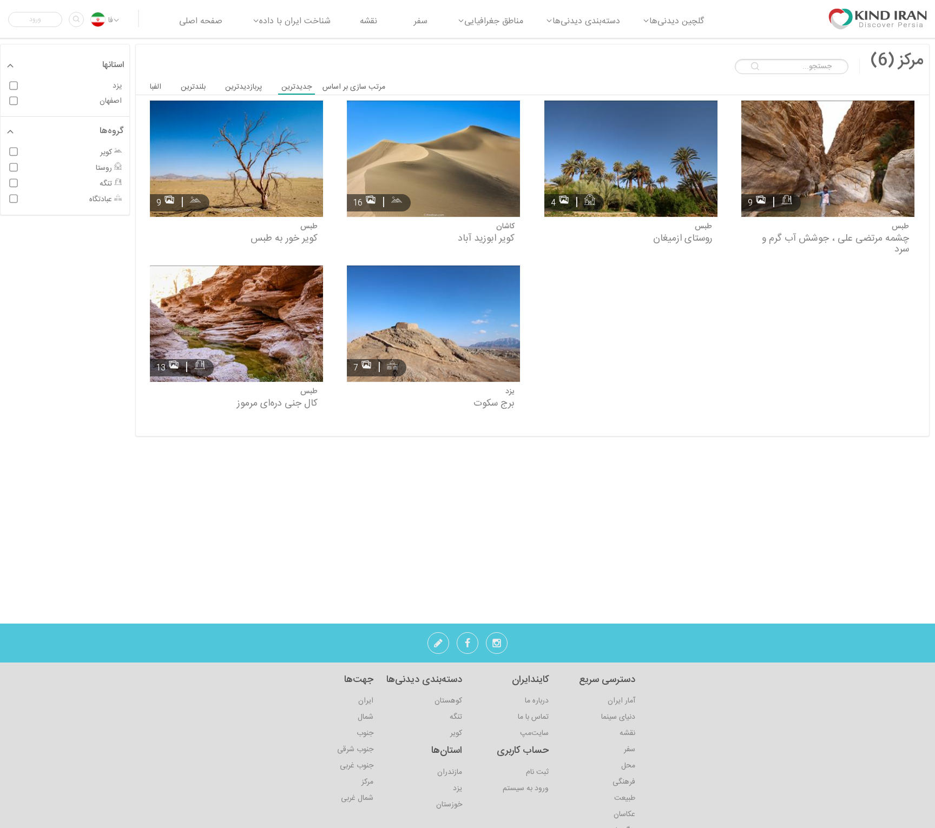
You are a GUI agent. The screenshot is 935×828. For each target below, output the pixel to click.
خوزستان (449, 804)
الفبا (155, 87)
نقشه (627, 733)
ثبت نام (537, 772)
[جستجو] (76, 19)
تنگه (456, 717)
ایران (365, 700)
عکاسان (624, 814)
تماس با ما (533, 717)
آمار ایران (621, 700)
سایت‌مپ (534, 733)
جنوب (365, 733)
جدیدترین (296, 87)
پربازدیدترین (243, 87)
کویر (456, 733)
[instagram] (496, 646)
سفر (629, 749)
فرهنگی (624, 782)
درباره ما (537, 700)
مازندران (449, 772)
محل (628, 765)
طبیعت (624, 798)
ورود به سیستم (526, 788)
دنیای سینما (618, 717)
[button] (35, 19)
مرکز (367, 782)
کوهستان (448, 700)
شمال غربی (357, 798)
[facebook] (467, 646)
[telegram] (438, 646)
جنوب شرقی (355, 749)
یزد (457, 788)
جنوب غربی (356, 765)
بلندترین (193, 87)
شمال (365, 717)
